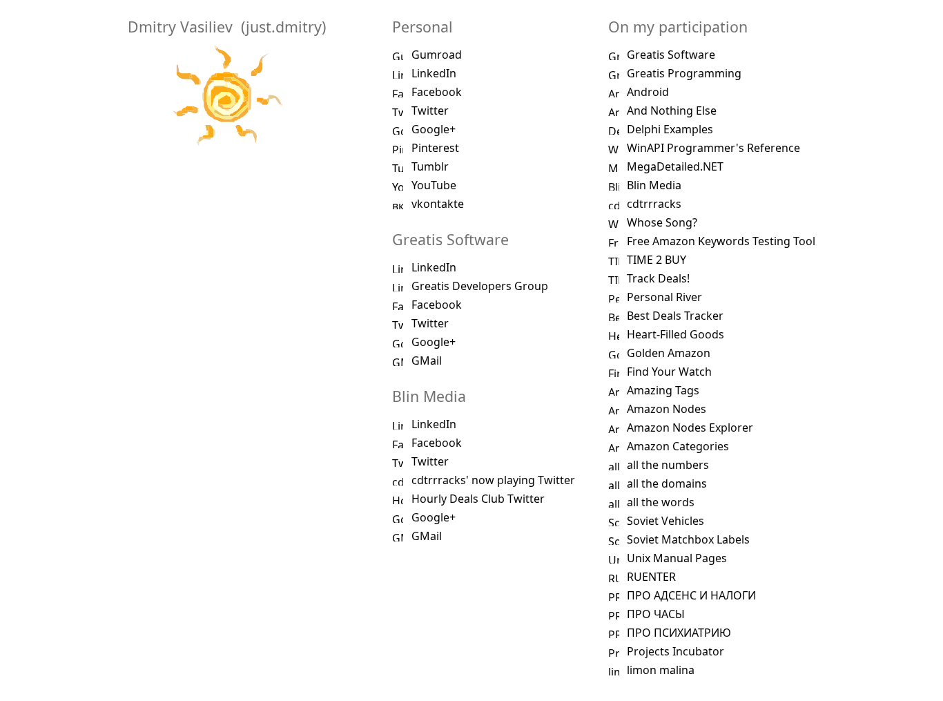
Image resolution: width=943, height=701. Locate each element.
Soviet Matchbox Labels (688, 539)
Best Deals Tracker (675, 315)
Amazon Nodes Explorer (690, 427)
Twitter (430, 110)
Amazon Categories (678, 446)
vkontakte (437, 203)
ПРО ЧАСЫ (656, 614)
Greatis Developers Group (479, 286)
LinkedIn (433, 73)
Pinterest (435, 147)
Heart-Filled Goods (675, 334)
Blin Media (654, 185)
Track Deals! (658, 278)
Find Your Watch (669, 371)
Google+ (433, 129)
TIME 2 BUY (656, 259)
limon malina (660, 670)
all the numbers (668, 464)
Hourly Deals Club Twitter (478, 498)
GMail (426, 360)
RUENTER (651, 576)
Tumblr (430, 166)
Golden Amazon (668, 353)
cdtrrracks (654, 203)
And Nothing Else (672, 110)
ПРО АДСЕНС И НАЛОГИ (691, 595)
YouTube (433, 185)
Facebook (436, 91)
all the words (660, 502)
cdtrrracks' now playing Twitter (493, 480)
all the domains (667, 483)
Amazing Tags (663, 390)
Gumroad (436, 54)
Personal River (664, 297)
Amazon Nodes (666, 408)
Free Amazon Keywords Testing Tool (721, 241)
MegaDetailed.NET (675, 166)
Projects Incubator (675, 651)
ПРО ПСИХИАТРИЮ (679, 632)
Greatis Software (671, 54)
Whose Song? (662, 222)
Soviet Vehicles (665, 520)
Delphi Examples (670, 129)
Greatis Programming (684, 73)
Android (648, 91)
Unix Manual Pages (677, 558)
